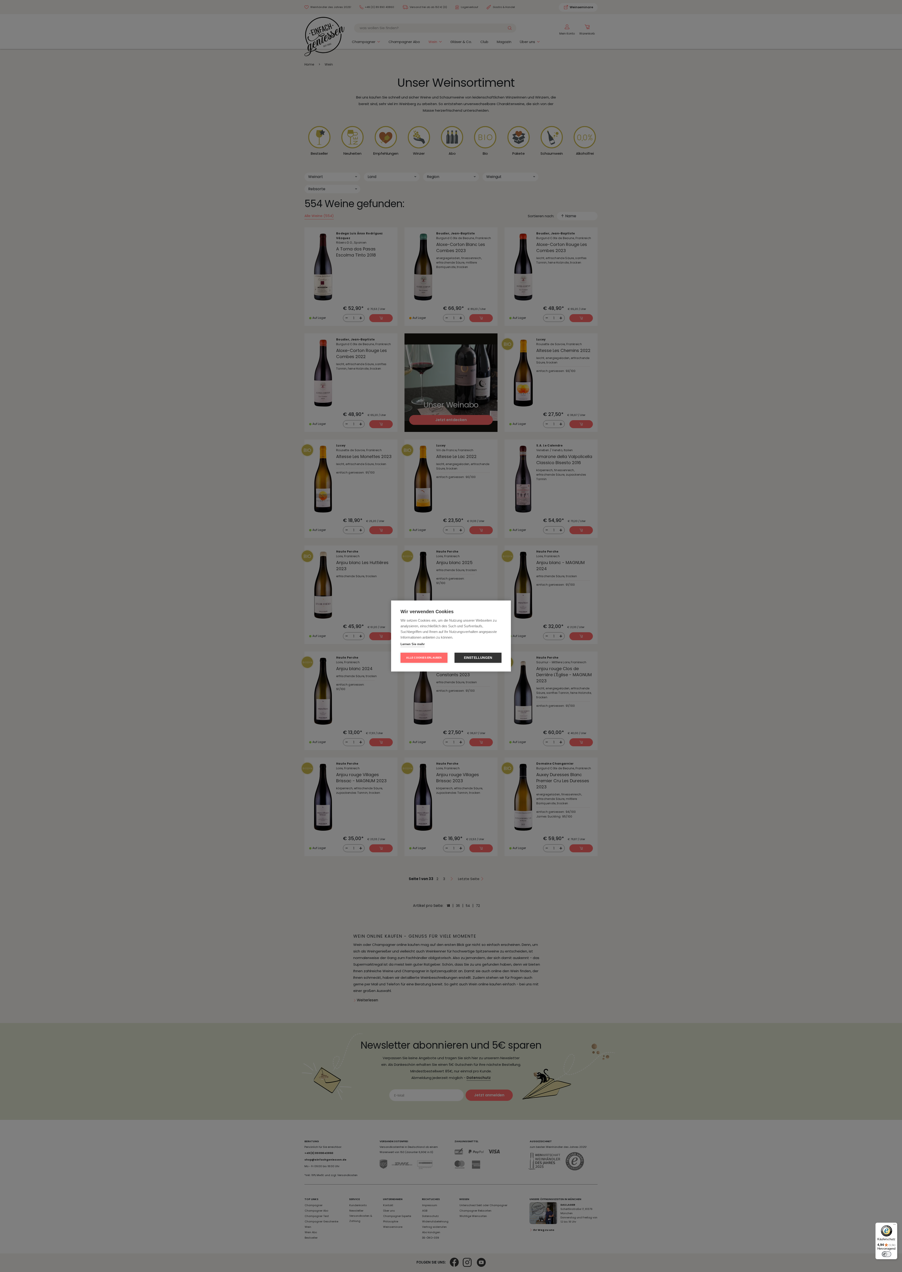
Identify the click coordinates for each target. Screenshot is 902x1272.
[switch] (886, 1254)
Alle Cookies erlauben (424, 657)
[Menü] (894, 1225)
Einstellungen (478, 658)
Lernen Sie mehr (412, 644)
